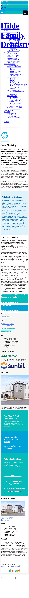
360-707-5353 (6, 4)
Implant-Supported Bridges (17, 85)
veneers (10, 448)
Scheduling (10, 33)
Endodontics (12, 101)
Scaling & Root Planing (16, 106)
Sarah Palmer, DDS (12, 58)
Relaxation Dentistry (12, 459)
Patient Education (13, 40)
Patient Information (11, 32)
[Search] (8, 578)
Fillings (12, 69)
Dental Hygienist (11, 114)
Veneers (12, 88)
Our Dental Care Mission (13, 61)
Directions (3, 7)
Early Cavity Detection (16, 43)
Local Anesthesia (14, 46)
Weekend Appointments (13, 51)
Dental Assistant (11, 116)
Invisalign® (13, 94)
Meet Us (6, 52)
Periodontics (12, 104)
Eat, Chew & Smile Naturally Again (12, 417)
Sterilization (13, 48)
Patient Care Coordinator (13, 117)
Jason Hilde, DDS (11, 53)
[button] (2, 12)
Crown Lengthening (15, 99)
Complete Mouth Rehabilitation (18, 84)
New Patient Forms (6, 331)
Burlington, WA (6, 1)
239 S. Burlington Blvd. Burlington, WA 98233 (7, 324)
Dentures (12, 68)
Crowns (12, 81)
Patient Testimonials (12, 62)
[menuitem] (16, 30)
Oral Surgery (12, 96)
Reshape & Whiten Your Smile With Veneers (11, 439)
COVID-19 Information (13, 39)
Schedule (3, 10)
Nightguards (13, 72)
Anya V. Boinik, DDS (12, 55)
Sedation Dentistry (14, 107)
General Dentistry (14, 67)
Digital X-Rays (14, 42)
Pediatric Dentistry (14, 90)
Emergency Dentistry (12, 65)
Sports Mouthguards (15, 74)
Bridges (12, 80)
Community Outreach (12, 59)
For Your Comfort (11, 37)
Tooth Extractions (14, 100)
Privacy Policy (4, 566)
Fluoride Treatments (15, 71)
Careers (7, 112)
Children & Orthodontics (16, 91)
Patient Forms (10, 36)
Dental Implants (14, 83)
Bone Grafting (14, 97)
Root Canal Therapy (15, 103)
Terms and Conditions (14, 566)
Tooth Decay (13, 49)
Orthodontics (12, 93)
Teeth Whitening (14, 87)
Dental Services (9, 64)
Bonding (12, 78)
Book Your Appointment (7, 2)
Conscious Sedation (15, 109)
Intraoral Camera (14, 45)
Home (6, 30)
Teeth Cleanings (14, 75)
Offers (8, 35)
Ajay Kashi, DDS (11, 56)
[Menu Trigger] (25, 12)
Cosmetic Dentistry (14, 77)
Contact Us (8, 110)
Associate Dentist (11, 113)
